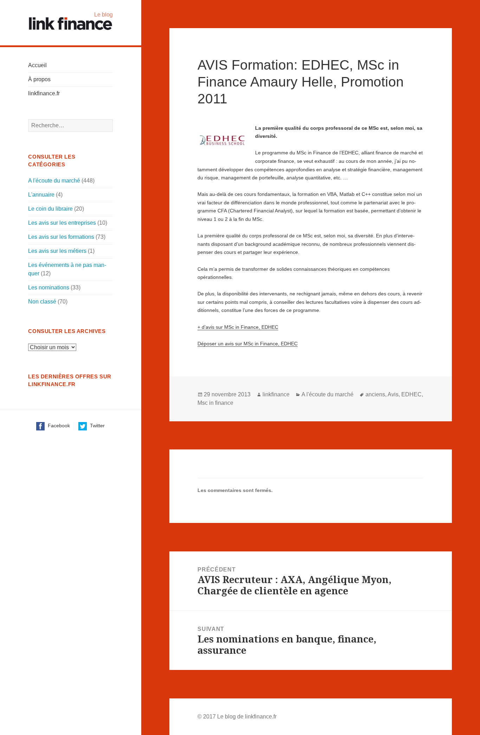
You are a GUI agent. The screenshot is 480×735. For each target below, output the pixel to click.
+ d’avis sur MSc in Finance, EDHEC (237, 327)
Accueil (37, 65)
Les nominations (48, 287)
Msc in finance (215, 403)
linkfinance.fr (44, 93)
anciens (375, 394)
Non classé (42, 302)
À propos (39, 79)
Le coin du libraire (50, 209)
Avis (393, 394)
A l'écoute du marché (54, 181)
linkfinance (276, 394)
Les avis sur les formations (61, 237)
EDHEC (411, 394)
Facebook (58, 425)
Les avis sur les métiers (57, 251)
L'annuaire (41, 195)
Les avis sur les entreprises (62, 223)
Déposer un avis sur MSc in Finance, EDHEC (247, 343)
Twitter (97, 425)
